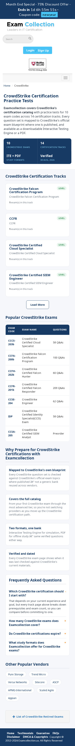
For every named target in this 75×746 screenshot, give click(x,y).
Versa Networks (17, 682)
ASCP (56, 682)
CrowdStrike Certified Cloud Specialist (25, 246)
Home (7, 85)
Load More (37, 304)
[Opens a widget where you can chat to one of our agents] (50, 725)
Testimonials (25, 733)
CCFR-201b (11, 387)
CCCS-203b (11, 342)
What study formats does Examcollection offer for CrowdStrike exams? (34, 646)
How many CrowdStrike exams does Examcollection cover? (34, 623)
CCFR (13, 218)
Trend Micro (38, 674)
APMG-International (19, 690)
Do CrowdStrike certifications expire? (35, 633)
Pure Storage (15, 674)
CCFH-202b (12, 372)
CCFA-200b (12, 357)
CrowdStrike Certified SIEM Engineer (29, 276)
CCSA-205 (12, 433)
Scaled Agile (47, 690)
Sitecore (40, 682)
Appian (12, 698)
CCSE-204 (11, 401)
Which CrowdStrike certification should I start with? (36, 593)
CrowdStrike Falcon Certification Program (26, 190)
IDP (10, 416)
